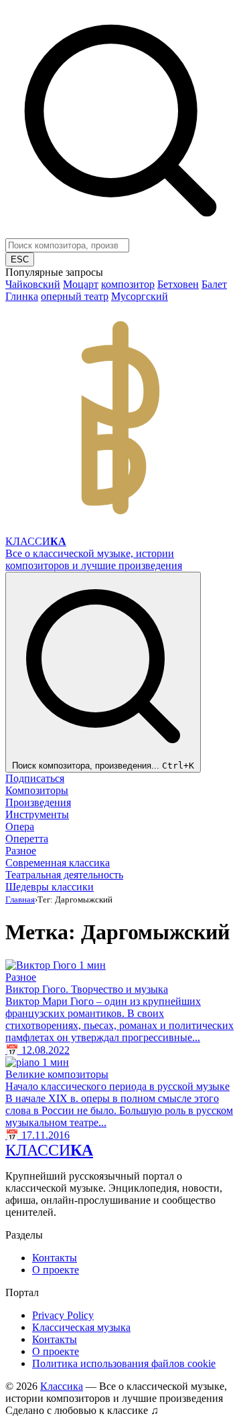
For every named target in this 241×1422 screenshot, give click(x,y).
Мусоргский (139, 296)
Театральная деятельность (64, 874)
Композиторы (36, 790)
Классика (61, 1386)
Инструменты (37, 814)
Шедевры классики (49, 886)
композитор (128, 284)
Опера (19, 826)
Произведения (38, 802)
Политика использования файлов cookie (124, 1363)
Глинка (21, 296)
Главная (20, 899)
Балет (214, 284)
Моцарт (80, 284)
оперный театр (74, 296)
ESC (20, 259)
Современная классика (57, 862)
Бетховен (178, 284)
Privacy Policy (63, 1315)
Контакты (54, 1257)
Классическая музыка (81, 1327)
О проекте (55, 1269)
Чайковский (32, 284)
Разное (20, 850)
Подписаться (34, 778)
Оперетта (26, 838)
